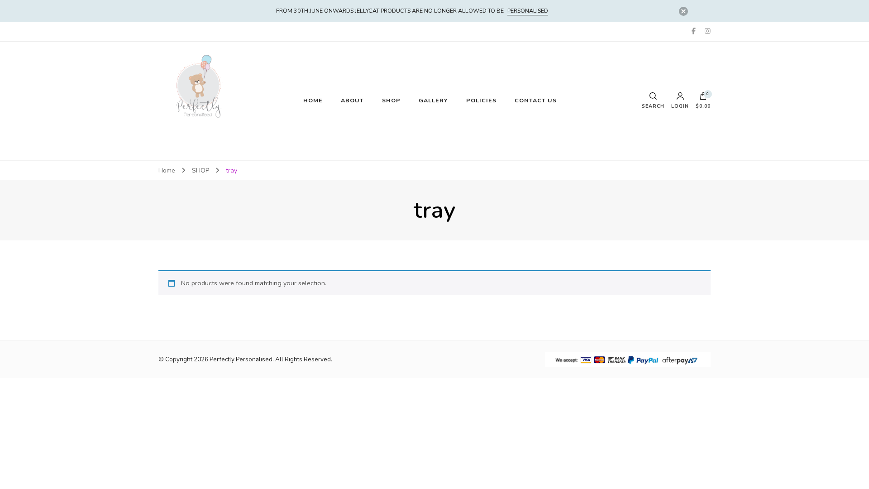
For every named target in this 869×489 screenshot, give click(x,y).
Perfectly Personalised (241, 359)
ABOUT (352, 100)
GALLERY (433, 100)
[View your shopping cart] (703, 98)
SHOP (391, 100)
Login (680, 106)
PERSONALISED (527, 10)
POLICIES (481, 100)
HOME (313, 100)
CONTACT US (536, 100)
